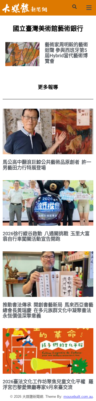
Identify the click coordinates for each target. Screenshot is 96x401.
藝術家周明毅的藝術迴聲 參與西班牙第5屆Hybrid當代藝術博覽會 (66, 53)
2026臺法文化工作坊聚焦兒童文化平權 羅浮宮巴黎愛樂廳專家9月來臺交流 (48, 384)
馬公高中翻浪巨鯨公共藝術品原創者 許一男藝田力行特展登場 (47, 165)
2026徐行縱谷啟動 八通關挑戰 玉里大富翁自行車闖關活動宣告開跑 (46, 236)
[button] (74, 7)
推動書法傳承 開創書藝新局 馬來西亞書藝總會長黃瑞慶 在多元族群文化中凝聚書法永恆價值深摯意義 (48, 310)
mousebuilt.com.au (78, 397)
